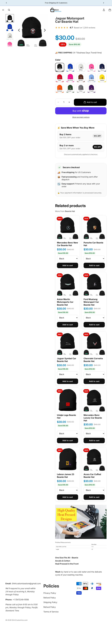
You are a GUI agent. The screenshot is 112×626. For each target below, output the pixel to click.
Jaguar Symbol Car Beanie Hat (66, 359)
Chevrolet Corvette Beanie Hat (93, 359)
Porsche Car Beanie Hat (93, 244)
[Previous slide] (18, 31)
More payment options (80, 117)
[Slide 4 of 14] (10, 45)
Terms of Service (50, 611)
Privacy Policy (49, 593)
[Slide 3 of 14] (10, 36)
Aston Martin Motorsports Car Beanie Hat (65, 302)
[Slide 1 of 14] (10, 18)
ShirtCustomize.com (20, 620)
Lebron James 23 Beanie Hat (65, 475)
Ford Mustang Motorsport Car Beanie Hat (91, 302)
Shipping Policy (50, 602)
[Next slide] (45, 31)
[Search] (9, 10)
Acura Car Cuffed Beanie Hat (92, 475)
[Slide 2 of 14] (10, 27)
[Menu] (3, 10)
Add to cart (67, 265)
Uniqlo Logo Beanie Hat (66, 416)
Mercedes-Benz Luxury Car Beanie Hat (93, 418)
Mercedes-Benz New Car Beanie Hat (67, 244)
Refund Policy (49, 597)
